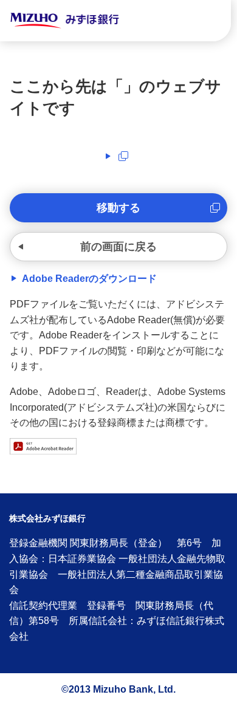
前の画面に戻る (118, 247)
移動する (118, 208)
